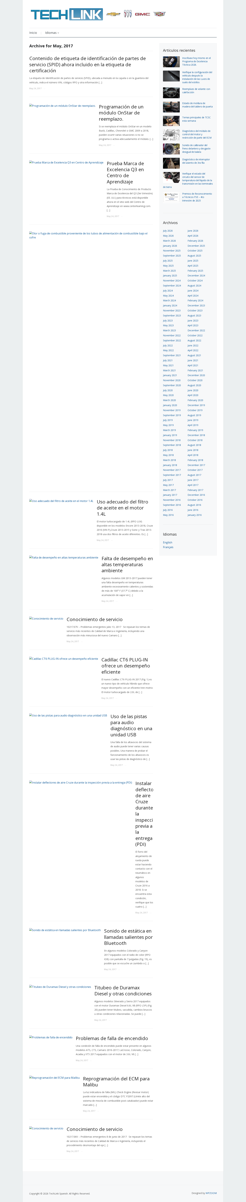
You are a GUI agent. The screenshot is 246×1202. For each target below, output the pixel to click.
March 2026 (169, 240)
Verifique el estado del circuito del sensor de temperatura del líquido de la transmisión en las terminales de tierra (188, 180)
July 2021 (168, 360)
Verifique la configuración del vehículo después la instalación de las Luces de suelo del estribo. (197, 77)
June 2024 (193, 290)
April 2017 (193, 485)
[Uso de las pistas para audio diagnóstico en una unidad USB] (68, 715)
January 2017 (170, 494)
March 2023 (169, 330)
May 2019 (168, 425)
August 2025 (194, 255)
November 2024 (172, 280)
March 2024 (169, 300)
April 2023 (193, 325)
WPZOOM (211, 1193)
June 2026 (193, 230)
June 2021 (193, 360)
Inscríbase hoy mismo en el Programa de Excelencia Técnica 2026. (196, 61)
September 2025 (172, 255)
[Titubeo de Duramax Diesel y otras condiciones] (60, 986)
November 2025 (172, 250)
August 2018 (194, 445)
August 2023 (194, 315)
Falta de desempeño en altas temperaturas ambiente (127, 564)
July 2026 (168, 230)
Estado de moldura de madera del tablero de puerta (197, 105)
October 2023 (195, 310)
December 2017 (196, 465)
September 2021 (172, 355)
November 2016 (172, 499)
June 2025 (193, 260)
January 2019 (170, 435)
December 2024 (196, 275)
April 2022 (193, 350)
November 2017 (172, 469)
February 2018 (195, 460)
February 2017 (195, 490)
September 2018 (172, 445)
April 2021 (193, 365)
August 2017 (194, 475)
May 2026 (168, 235)
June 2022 (193, 345)
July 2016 (168, 509)
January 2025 (170, 275)
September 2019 (172, 415)
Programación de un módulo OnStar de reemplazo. (121, 112)
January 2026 (170, 245)
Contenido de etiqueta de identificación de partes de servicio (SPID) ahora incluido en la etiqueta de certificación (87, 64)
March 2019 (169, 430)
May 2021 (168, 365)
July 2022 (168, 345)
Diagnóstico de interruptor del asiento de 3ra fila (196, 161)
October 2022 (195, 335)
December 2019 (196, 405)
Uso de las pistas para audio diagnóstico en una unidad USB (131, 725)
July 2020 (168, 390)
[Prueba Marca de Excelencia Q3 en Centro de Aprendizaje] (66, 162)
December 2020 (196, 375)
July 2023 (168, 320)
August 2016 (194, 504)
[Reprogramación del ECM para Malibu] (54, 1077)
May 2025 (168, 265)
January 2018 (170, 465)
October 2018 (195, 440)
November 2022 (172, 335)
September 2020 (172, 385)
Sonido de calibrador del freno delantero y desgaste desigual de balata (196, 148)
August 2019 (194, 415)
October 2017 (195, 469)
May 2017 (168, 485)
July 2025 (168, 260)
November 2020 (172, 380)
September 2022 (172, 340)
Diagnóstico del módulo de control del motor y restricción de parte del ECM (197, 134)
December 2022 (196, 330)
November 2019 (172, 410)
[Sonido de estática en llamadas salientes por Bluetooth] (65, 930)
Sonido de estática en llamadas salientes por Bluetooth (128, 937)
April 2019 (193, 425)
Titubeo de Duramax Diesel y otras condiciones (123, 990)
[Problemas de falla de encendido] (50, 1037)
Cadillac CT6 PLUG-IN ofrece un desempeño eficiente (125, 665)
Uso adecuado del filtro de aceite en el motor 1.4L (122, 507)
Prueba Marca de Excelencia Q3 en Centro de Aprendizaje (125, 172)
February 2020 (195, 400)
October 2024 (195, 280)
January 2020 (170, 405)
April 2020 (193, 395)
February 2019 (195, 430)
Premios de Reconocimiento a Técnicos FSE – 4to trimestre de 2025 (197, 197)
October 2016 (195, 499)
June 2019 (193, 420)
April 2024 (193, 295)
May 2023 (168, 325)
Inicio (33, 33)
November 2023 (172, 310)
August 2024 (194, 285)
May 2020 (168, 395)
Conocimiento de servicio (95, 619)
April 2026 (193, 235)
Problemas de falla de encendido (112, 1038)
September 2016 (172, 504)
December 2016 (196, 494)
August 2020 (194, 385)
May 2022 (168, 350)
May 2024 (168, 295)
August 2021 (194, 355)
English (167, 542)
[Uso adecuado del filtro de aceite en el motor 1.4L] (61, 500)
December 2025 (196, 245)
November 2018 (172, 440)
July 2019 (168, 420)
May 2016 (168, 515)
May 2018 (168, 455)
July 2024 (168, 290)
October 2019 (195, 410)
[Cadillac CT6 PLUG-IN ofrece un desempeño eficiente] (63, 658)
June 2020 (193, 390)
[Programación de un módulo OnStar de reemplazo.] (62, 105)
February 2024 (195, 300)
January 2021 (170, 375)
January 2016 (195, 515)
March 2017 (169, 490)
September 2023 (172, 315)
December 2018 (196, 435)
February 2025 (195, 270)
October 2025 (195, 250)
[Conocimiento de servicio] (46, 618)
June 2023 (193, 320)
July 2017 (168, 480)
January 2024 (170, 305)
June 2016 (193, 509)
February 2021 (195, 370)
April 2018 (193, 455)
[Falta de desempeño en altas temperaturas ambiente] (63, 557)
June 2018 (193, 450)
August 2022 (194, 340)
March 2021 (169, 370)
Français (168, 547)
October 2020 (195, 380)
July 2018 (168, 450)
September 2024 (172, 285)
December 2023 (196, 305)
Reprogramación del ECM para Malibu (116, 1081)
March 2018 (169, 460)
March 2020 (169, 400)
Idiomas (51, 33)
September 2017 (172, 475)
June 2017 (193, 480)
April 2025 (193, 265)
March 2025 (169, 270)
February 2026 (195, 240)
